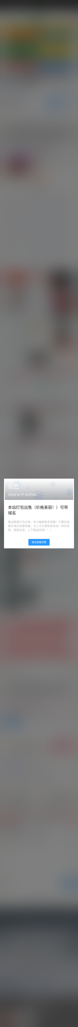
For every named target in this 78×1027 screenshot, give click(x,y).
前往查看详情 (39, 542)
